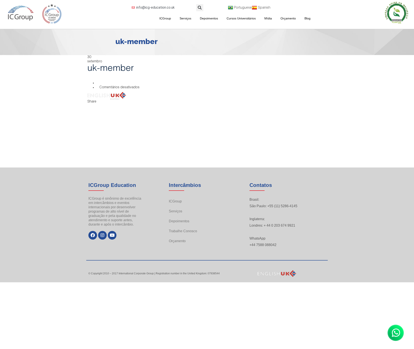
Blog (307, 18)
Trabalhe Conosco (183, 231)
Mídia (268, 18)
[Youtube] (112, 235)
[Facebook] (92, 235)
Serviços (185, 18)
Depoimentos (209, 18)
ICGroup (165, 18)
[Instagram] (102, 235)
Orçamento (288, 18)
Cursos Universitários (241, 18)
